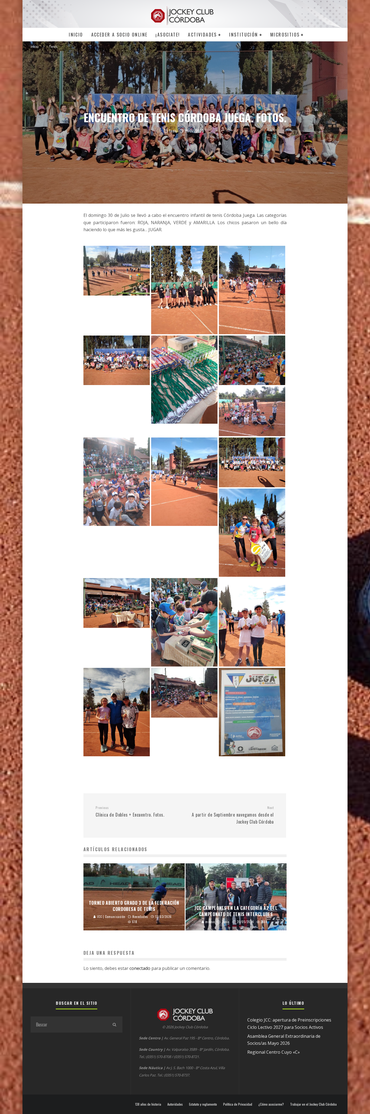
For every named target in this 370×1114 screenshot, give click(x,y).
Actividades (202, 34)
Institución (243, 34)
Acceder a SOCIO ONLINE (119, 34)
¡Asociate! (167, 34)
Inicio (76, 34)
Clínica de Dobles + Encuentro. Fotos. (130, 811)
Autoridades (175, 1104)
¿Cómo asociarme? (271, 1104)
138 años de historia (148, 1104)
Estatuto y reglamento (203, 1104)
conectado (139, 968)
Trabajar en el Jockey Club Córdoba (313, 1104)
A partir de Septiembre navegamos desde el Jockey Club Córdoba (233, 815)
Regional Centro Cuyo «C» (273, 1052)
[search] (114, 1024)
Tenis (172, 130)
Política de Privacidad (237, 1104)
